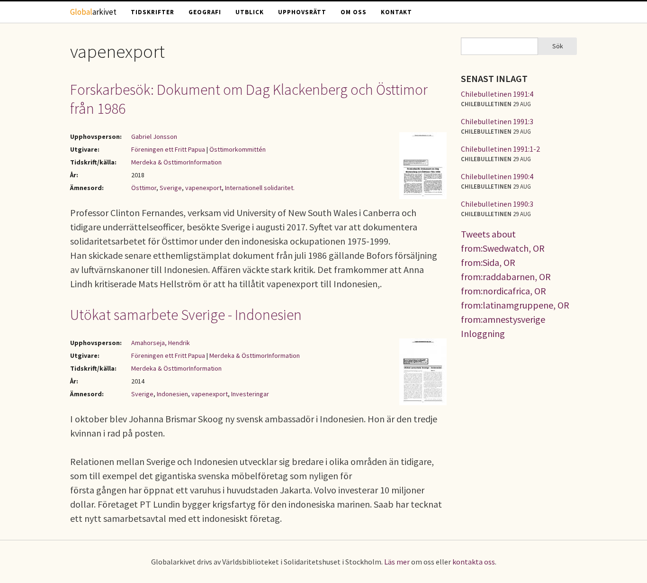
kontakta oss (473, 561)
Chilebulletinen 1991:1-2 (500, 149)
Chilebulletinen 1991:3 (497, 121)
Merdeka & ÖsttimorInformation (176, 162)
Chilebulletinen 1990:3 (497, 204)
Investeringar (250, 394)
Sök (557, 46)
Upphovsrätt (302, 12)
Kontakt (396, 12)
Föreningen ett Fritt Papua (168, 149)
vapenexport (203, 187)
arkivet (93, 12)
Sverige (171, 187)
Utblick (249, 12)
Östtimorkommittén (237, 149)
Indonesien (172, 394)
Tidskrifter (152, 12)
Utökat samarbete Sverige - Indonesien (186, 314)
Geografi (205, 12)
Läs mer (397, 561)
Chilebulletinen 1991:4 (497, 94)
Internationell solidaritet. (260, 187)
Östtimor (143, 187)
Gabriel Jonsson (154, 136)
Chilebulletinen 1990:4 (497, 176)
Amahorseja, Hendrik (160, 342)
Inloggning (483, 333)
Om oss (354, 12)
